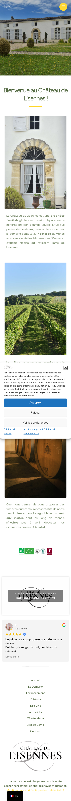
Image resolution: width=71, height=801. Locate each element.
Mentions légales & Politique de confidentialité (35, 790)
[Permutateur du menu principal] (63, 7)
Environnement (35, 693)
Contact (35, 731)
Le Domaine (35, 686)
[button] (65, 368)
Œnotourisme (35, 718)
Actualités (35, 712)
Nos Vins (35, 706)
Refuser (35, 412)
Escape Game (35, 725)
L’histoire (35, 699)
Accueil (35, 680)
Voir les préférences (35, 422)
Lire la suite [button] (12, 656)
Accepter (35, 402)
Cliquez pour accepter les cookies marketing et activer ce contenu (35, 595)
